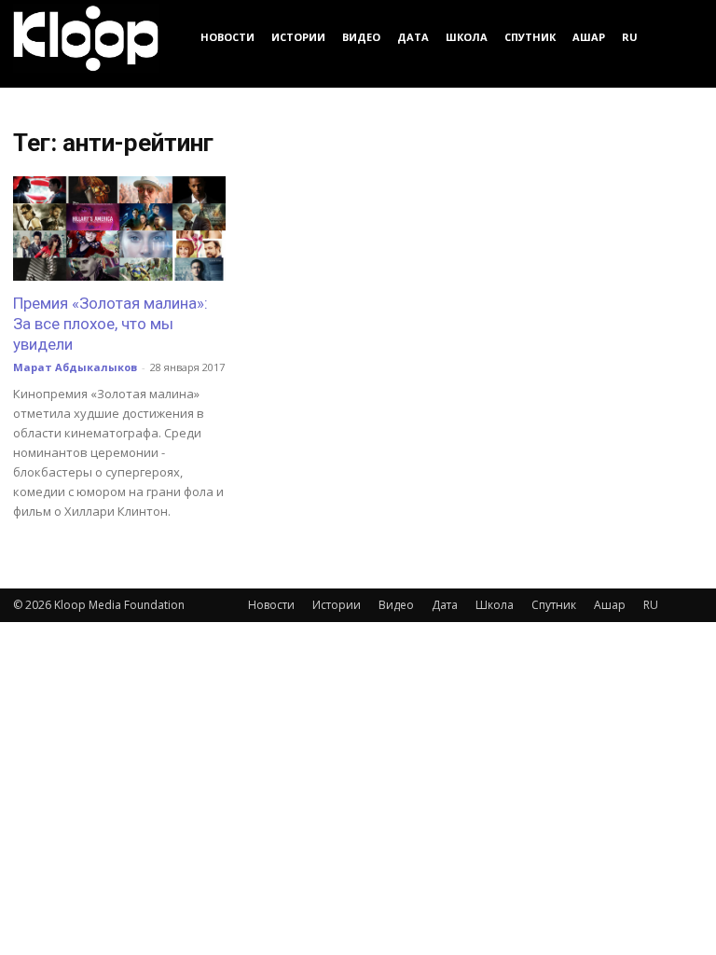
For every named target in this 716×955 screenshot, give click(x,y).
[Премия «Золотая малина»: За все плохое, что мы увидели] (119, 228)
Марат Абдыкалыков (75, 367)
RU (630, 37)
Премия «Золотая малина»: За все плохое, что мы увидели (110, 323)
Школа (467, 37)
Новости (227, 37)
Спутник (530, 37)
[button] (680, 37)
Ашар (588, 37)
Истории (298, 37)
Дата (413, 37)
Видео (361, 37)
